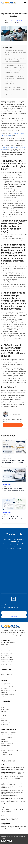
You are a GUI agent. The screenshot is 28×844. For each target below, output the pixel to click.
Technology (4, 752)
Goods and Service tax (7, 657)
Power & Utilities (5, 748)
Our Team (3, 705)
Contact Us (4, 720)
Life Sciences (4, 741)
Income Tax (4, 692)
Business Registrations (7, 664)
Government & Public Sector (8, 737)
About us (3, 704)
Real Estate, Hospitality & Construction (11, 750)
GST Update (4, 688)
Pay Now (3, 711)
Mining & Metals (5, 745)
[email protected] (5, 644)
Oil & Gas (3, 747)
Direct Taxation (5, 655)
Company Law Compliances (8, 686)
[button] (25, 2)
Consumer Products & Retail (8, 734)
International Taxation (7, 659)
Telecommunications (6, 754)
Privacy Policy (4, 724)
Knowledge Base (5, 683)
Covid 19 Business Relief (7, 694)
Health (3, 739)
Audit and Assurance (6, 663)
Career (3, 718)
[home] (8, 3)
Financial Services (6, 736)
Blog (2, 707)
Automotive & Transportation (8, 732)
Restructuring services (7, 661)
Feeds (2, 696)
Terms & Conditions (6, 722)
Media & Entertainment (7, 743)
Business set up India (6, 653)
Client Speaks (5, 709)
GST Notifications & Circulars (8, 690)
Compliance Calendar (6, 685)
